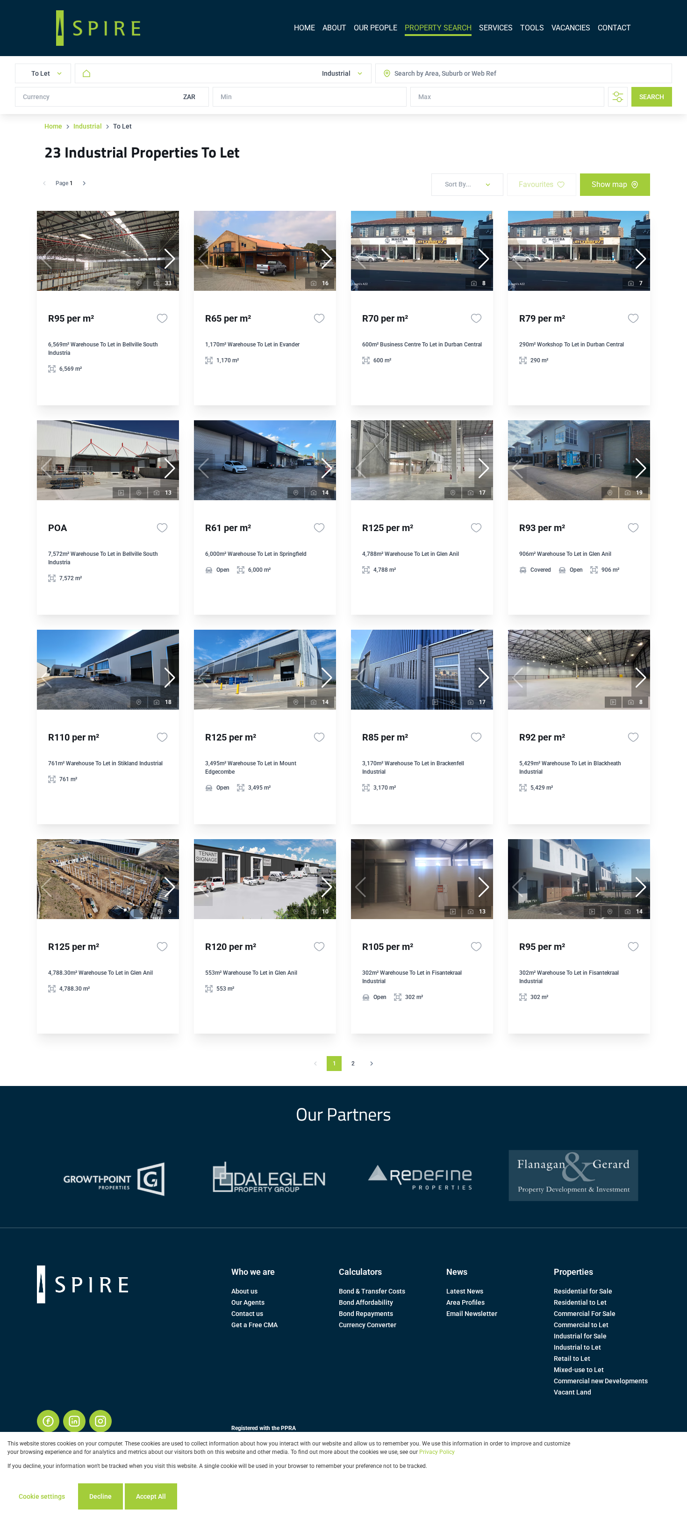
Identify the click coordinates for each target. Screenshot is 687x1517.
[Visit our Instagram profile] (100, 1421)
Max (424, 97)
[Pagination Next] (371, 1063)
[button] (169, 259)
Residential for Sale (583, 1291)
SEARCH (651, 97)
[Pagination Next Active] (84, 183)
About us (244, 1291)
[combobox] (431, 73)
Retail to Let (572, 1358)
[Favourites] (162, 318)
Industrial (87, 126)
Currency (36, 97)
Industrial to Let (577, 1347)
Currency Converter (367, 1325)
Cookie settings (42, 1496)
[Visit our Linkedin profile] (74, 1421)
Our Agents (248, 1302)
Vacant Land (572, 1392)
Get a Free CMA (254, 1325)
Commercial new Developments (601, 1381)
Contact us (247, 1313)
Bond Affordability (366, 1302)
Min (226, 97)
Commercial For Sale (584, 1313)
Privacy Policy (437, 1452)
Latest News (464, 1291)
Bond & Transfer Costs (372, 1291)
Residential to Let (580, 1302)
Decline (100, 1496)
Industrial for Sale (580, 1336)
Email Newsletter (471, 1313)
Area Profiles (465, 1302)
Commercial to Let (581, 1325)
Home (53, 126)
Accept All (151, 1496)
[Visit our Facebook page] (48, 1421)
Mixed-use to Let (579, 1369)
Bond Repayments (366, 1313)
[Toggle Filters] (618, 97)
